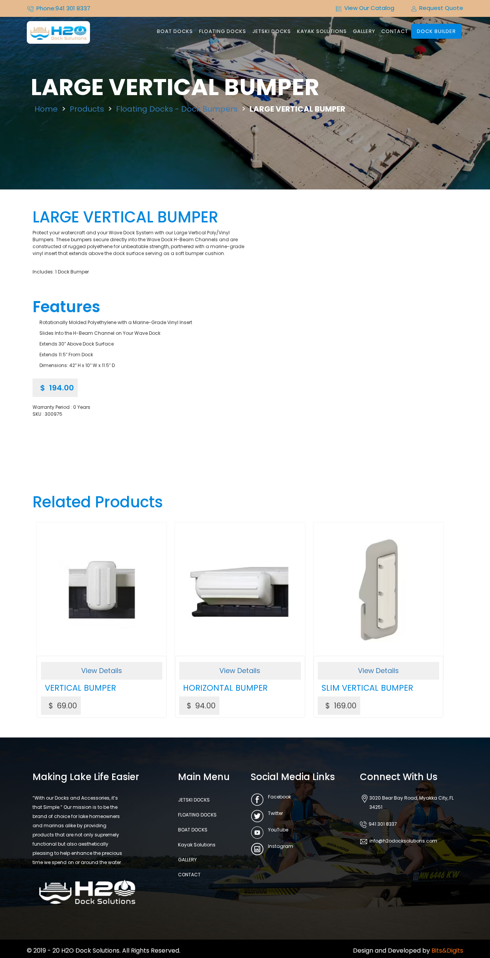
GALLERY (364, 31)
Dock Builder (436, 31)
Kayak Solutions (322, 31)
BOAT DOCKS (175, 31)
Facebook (279, 796)
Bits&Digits (447, 950)
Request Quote (441, 8)
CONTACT (394, 31)
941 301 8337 (73, 8)
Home (46, 109)
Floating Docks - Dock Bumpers (177, 109)
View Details (101, 670)
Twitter (275, 813)
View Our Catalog (369, 8)
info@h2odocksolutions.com (403, 841)
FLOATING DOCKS (222, 31)
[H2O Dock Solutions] (58, 32)
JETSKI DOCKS (271, 31)
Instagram (280, 846)
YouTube (278, 829)
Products (87, 109)
